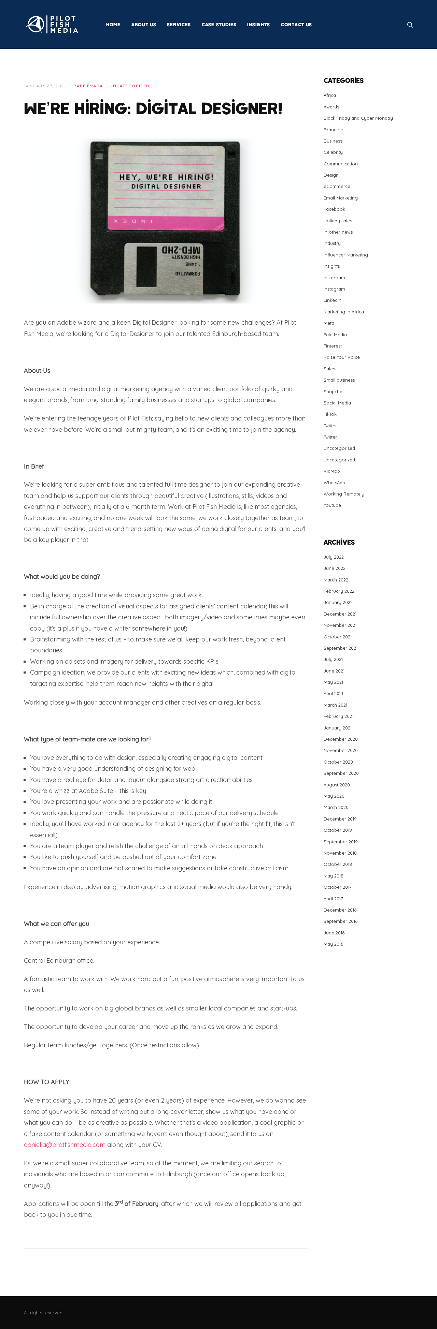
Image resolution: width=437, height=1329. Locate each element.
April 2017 (333, 898)
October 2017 (338, 887)
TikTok (330, 414)
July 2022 (334, 557)
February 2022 (339, 591)
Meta (329, 323)
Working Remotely (344, 494)
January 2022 (338, 602)
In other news (338, 232)
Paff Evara (88, 86)
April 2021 (333, 693)
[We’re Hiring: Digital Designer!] (166, 220)
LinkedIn (332, 300)
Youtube (332, 505)
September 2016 (340, 921)
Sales (329, 368)
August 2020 (337, 784)
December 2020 (341, 739)
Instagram (334, 277)
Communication (341, 163)
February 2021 (338, 716)
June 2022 (335, 568)
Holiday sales (338, 220)
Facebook (334, 209)
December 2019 (340, 819)
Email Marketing (341, 198)
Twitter (330, 425)
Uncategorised (339, 448)
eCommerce (337, 186)
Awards (331, 106)
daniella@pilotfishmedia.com (64, 1145)
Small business (339, 380)
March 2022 (336, 579)
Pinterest (333, 346)
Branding (333, 129)
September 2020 (341, 773)
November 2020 (341, 750)
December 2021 (340, 614)
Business (333, 141)
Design (331, 175)
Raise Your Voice (342, 357)
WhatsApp (334, 482)
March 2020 (336, 807)
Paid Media (335, 334)
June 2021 (334, 671)
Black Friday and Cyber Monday (358, 118)
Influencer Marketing (346, 254)
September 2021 (340, 648)
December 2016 (340, 910)
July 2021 (333, 659)
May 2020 (334, 796)
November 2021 (340, 625)
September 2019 (341, 841)
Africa (330, 95)
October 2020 (338, 762)
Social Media (337, 402)
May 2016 (333, 944)
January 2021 (338, 727)
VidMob (332, 471)
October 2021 (338, 636)
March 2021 (335, 705)
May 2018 (333, 875)
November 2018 (340, 853)
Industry (332, 243)
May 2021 (333, 682)
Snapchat (334, 391)
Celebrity (333, 152)
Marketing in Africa (344, 311)
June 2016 (334, 932)
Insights (332, 266)
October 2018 (338, 864)
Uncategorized (130, 86)
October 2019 (338, 830)
